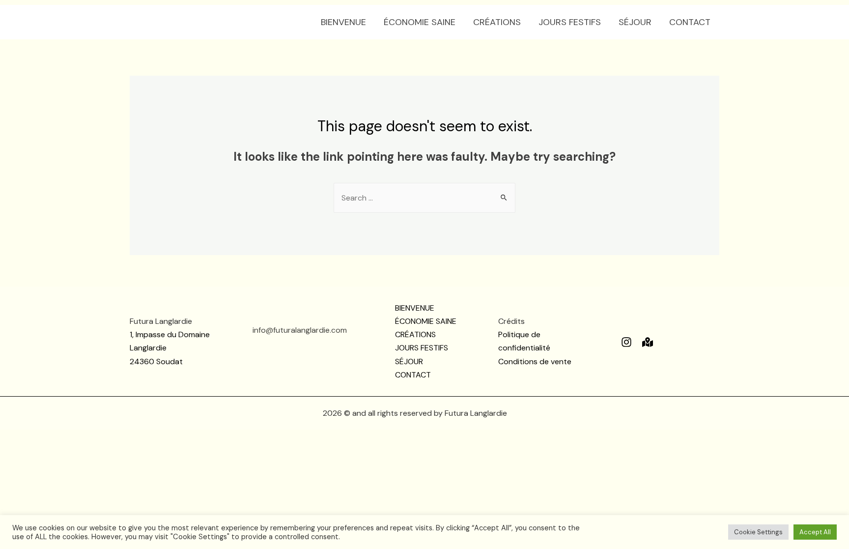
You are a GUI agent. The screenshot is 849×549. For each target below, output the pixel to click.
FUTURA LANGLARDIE (195, 21)
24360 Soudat (156, 361)
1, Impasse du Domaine (170, 334)
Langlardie (148, 348)
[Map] (647, 342)
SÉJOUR (635, 22)
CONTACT (689, 22)
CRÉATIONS (497, 22)
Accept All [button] (815, 532)
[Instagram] (626, 342)
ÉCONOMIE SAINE (419, 22)
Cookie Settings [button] (758, 532)
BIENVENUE (343, 22)
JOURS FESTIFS (569, 22)
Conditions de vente (534, 361)
